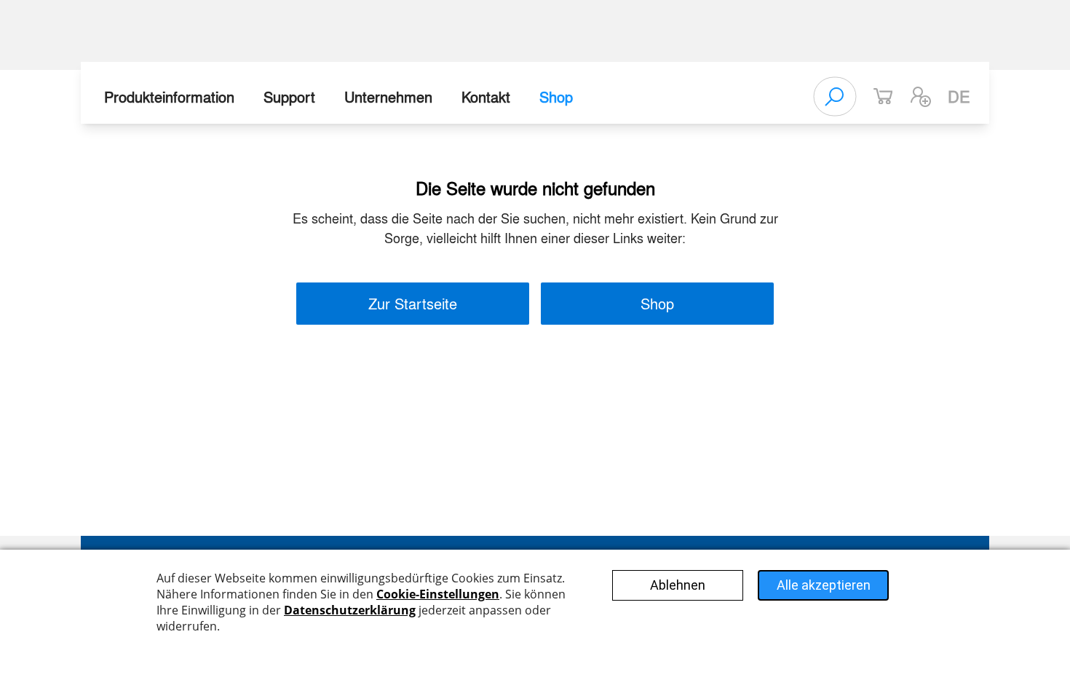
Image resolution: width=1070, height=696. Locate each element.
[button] (920, 96)
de (959, 96)
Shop (556, 96)
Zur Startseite (412, 303)
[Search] (835, 97)
